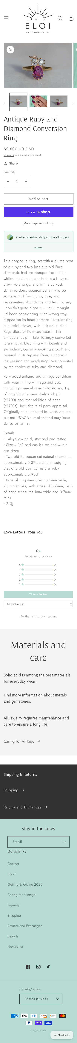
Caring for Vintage (19, 741)
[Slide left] (4, 103)
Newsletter (15, 946)
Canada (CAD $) (36, 998)
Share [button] (13, 163)
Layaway (13, 905)
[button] (6, 18)
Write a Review (38, 594)
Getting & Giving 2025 (24, 884)
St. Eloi (43, 1030)
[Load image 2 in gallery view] (38, 102)
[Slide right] (73, 103)
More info (38, 247)
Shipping (9, 155)
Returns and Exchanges (22, 807)
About (12, 874)
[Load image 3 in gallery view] (58, 102)
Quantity (9, 172)
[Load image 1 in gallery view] (18, 102)
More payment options (38, 223)
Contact (13, 863)
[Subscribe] (64, 842)
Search (12, 936)
